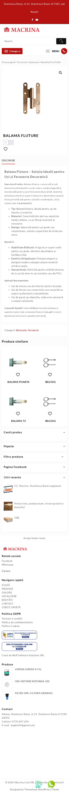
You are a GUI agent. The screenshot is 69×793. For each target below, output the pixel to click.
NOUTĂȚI (7, 600)
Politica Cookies (11, 626)
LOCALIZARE (9, 596)
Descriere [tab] (8, 160)
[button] (60, 73)
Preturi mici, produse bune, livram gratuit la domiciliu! (39, 505)
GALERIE (7, 592)
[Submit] (61, 41)
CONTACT (8, 603)
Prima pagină (8, 62)
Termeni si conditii (12, 618)
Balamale (34, 62)
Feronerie (22, 62)
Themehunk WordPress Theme (41, 789)
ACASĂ (6, 585)
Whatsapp (7, 564)
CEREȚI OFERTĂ (11, 607)
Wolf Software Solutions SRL (28, 655)
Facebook (7, 560)
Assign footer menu (34, 538)
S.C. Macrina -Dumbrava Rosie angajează (37, 485)
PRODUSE (7, 588)
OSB (16, 517)
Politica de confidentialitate (17, 622)
